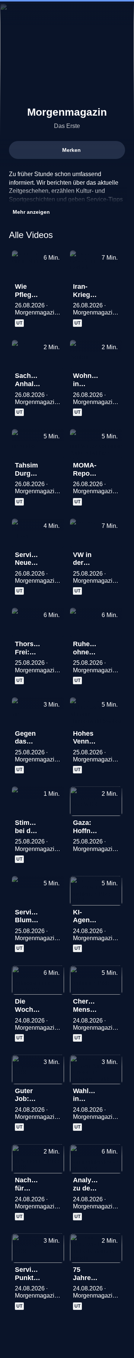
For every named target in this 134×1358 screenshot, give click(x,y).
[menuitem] (96, 13)
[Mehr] (55, 289)
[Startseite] (67, 13)
